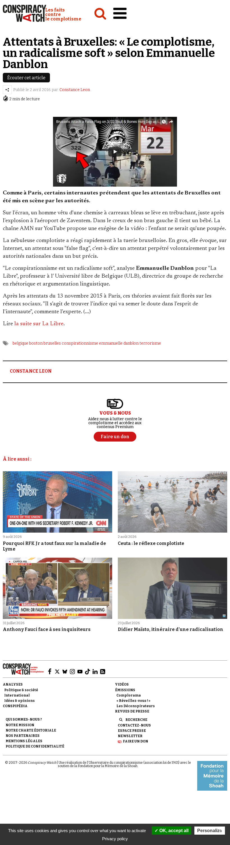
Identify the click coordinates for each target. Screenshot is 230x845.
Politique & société (21, 690)
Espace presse (132, 731)
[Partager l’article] (7, 89)
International (17, 695)
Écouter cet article (26, 77)
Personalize (209, 830)
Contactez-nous (134, 725)
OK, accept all (173, 830)
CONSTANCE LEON (31, 371)
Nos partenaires (23, 736)
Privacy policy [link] (115, 838)
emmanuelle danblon (119, 343)
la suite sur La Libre (38, 324)
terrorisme (150, 343)
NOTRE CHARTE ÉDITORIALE (31, 730)
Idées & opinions (19, 701)
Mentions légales (24, 741)
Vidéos (122, 684)
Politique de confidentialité (35, 746)
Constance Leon (74, 89)
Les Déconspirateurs (135, 706)
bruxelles (52, 343)
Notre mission (20, 725)
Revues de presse (132, 711)
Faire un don (135, 741)
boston (36, 343)
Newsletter (130, 736)
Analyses (13, 684)
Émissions (125, 690)
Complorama (128, 695)
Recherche (136, 720)
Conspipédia (15, 706)
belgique (20, 343)
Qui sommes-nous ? (24, 719)
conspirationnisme (80, 343)
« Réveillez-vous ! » (133, 701)
